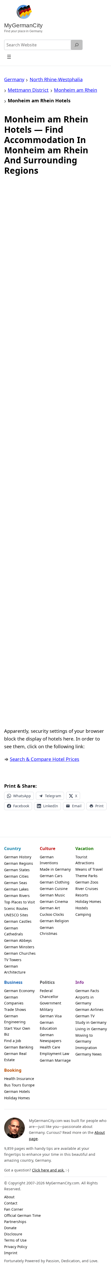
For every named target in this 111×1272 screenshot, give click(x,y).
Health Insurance (19, 1078)
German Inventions (49, 859)
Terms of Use (15, 1240)
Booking (12, 1070)
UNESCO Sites (16, 914)
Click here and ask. (48, 1170)
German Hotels (17, 1091)
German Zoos (86, 882)
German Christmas (48, 930)
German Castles (17, 921)
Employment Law (54, 1053)
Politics (47, 982)
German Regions (18, 863)
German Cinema (54, 901)
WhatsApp (22, 795)
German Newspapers (50, 1037)
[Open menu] (9, 57)
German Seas (15, 882)
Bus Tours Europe (19, 1085)
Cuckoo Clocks (52, 914)
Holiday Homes (88, 901)
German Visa (51, 1015)
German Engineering (15, 1018)
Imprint (10, 1252)
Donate (10, 1227)
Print (99, 805)
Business (13, 982)
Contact (10, 1203)
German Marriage (55, 1060)
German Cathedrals (13, 931)
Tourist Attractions (84, 859)
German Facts (87, 990)
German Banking (18, 1047)
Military (46, 1009)
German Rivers (17, 895)
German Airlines (89, 1009)
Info (79, 982)
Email (77, 805)
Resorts (81, 895)
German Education (48, 1025)
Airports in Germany (84, 1000)
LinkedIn (50, 805)
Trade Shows (15, 1009)
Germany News (88, 1054)
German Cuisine (54, 888)
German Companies (13, 1000)
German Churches (20, 953)
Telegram (53, 795)
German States (17, 869)
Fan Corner (13, 1209)
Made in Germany (55, 869)
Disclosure (13, 1234)
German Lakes (16, 889)
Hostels (81, 907)
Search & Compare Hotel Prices (44, 759)
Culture (47, 848)
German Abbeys (18, 940)
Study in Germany (90, 1022)
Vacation (84, 848)
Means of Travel (89, 869)
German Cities (16, 876)
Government (50, 1003)
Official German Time (22, 1215)
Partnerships (15, 1221)
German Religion (54, 920)
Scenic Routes (16, 908)
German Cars (51, 875)
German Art (50, 907)
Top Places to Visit (19, 902)
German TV (84, 1015)
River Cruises (86, 888)
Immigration (86, 1047)
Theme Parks (86, 875)
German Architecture (15, 969)
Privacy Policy (15, 1246)
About (9, 1196)
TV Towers (12, 959)
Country (12, 848)
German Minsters (19, 946)
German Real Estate (15, 1056)
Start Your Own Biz (17, 1031)
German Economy (19, 990)
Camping (83, 914)
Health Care (50, 1047)
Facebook (21, 805)
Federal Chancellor (49, 993)
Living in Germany (91, 1028)
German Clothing (54, 882)
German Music (52, 895)
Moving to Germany (84, 1038)
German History (17, 856)
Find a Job (12, 1040)
